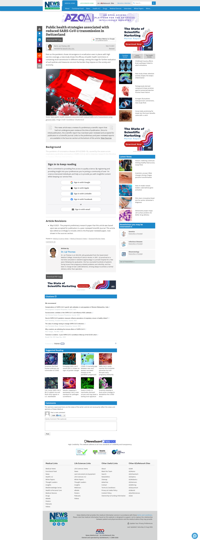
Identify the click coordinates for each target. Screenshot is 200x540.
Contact (104, 485)
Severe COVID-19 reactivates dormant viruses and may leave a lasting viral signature (89, 393)
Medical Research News (78, 239)
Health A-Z (49, 477)
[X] (39, 50)
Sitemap (104, 479)
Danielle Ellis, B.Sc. (68, 49)
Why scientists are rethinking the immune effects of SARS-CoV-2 (65, 329)
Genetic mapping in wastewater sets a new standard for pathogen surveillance (71, 393)
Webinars (77, 488)
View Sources (106, 138)
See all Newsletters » (127, 262)
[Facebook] (39, 44)
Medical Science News (61, 239)
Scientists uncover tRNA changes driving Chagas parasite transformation (143, 175)
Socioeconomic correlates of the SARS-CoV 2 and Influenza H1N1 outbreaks (68, 312)
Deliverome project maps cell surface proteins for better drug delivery (144, 213)
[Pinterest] (39, 60)
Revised (111, 49)
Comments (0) (50, 242)
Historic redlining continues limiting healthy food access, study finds (145, 163)
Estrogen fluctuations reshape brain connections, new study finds (144, 101)
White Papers (50, 479)
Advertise (105, 482)
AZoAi (131, 496)
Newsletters (106, 477)
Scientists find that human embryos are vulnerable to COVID (52, 368)
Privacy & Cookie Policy (109, 490)
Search (104, 474)
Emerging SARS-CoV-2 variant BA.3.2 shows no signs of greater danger (71, 368)
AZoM (131, 469)
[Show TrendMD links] (116, 343)
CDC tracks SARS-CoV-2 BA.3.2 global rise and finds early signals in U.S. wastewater (53, 393)
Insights (48, 485)
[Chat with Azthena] (195, 536)
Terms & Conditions (108, 488)
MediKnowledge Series (54, 488)
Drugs (48, 496)
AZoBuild (132, 490)
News (47, 474)
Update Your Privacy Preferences (141, 523)
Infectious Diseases (135, 242)
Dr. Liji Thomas (68, 252)
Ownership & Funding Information (114, 496)
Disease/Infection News (97, 239)
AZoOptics (132, 477)
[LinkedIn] (39, 39)
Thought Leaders (51, 482)
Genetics (132, 232)
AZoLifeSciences (134, 493)
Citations (50, 296)
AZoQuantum (133, 488)
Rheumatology (134, 252)
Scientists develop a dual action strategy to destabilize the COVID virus (107, 393)
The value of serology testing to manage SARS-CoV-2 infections (64, 323)
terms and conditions (144, 515)
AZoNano (132, 471)
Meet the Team (107, 471)
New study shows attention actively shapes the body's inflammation (144, 76)
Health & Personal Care (54, 490)
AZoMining (132, 485)
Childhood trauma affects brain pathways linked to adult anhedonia (144, 63)
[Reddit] (39, 55)
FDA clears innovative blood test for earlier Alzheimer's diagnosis (144, 200)
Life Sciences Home (87, 3)
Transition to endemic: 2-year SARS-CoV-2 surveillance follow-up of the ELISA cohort (71, 335)
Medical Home (70, 3)
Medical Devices (51, 493)
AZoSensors (133, 482)
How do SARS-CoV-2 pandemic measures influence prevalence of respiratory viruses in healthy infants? (76, 318)
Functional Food (51, 471)
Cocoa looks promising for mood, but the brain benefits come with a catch (145, 113)
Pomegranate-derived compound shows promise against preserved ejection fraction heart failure (144, 89)
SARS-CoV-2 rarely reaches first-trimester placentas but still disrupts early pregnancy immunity (107, 370)
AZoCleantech (133, 474)
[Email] (39, 66)
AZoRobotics (133, 479)
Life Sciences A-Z (80, 477)
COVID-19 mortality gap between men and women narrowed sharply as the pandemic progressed (89, 370)
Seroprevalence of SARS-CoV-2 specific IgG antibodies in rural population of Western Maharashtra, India (76, 307)
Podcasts (49, 504)
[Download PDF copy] (39, 28)
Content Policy (106, 493)
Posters (48, 501)
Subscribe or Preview (135, 234)
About (104, 469)
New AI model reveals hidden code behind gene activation (144, 188)
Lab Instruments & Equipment (84, 474)
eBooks (48, 498)
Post (47, 434)
